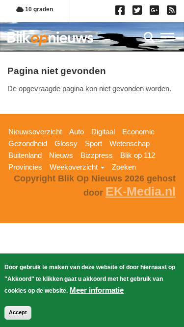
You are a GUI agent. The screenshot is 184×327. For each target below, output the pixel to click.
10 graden (38, 9)
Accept (18, 312)
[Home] (50, 38)
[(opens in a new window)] (121, 12)
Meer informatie (97, 290)
